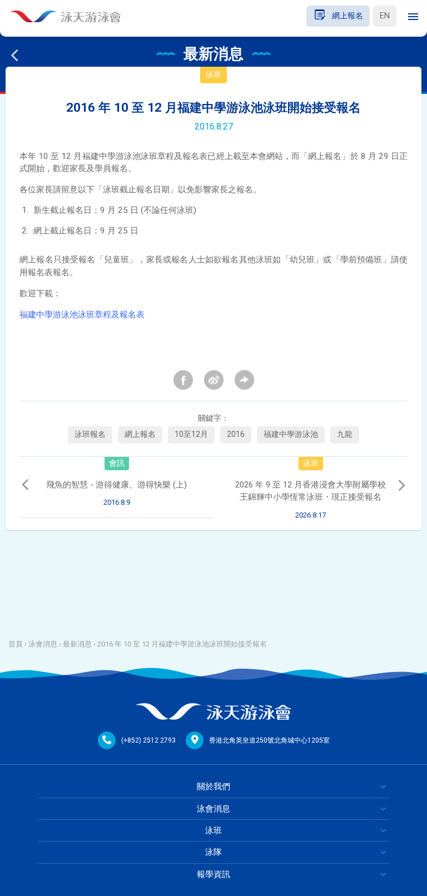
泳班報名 (90, 434)
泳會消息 (42, 644)
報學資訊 (213, 874)
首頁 (15, 644)
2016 (236, 434)
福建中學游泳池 (291, 434)
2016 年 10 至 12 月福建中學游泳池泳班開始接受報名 (182, 644)
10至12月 (191, 434)
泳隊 (213, 852)
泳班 (213, 830)
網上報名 (140, 434)
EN (385, 16)
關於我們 (213, 786)
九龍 (344, 434)
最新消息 (77, 644)
